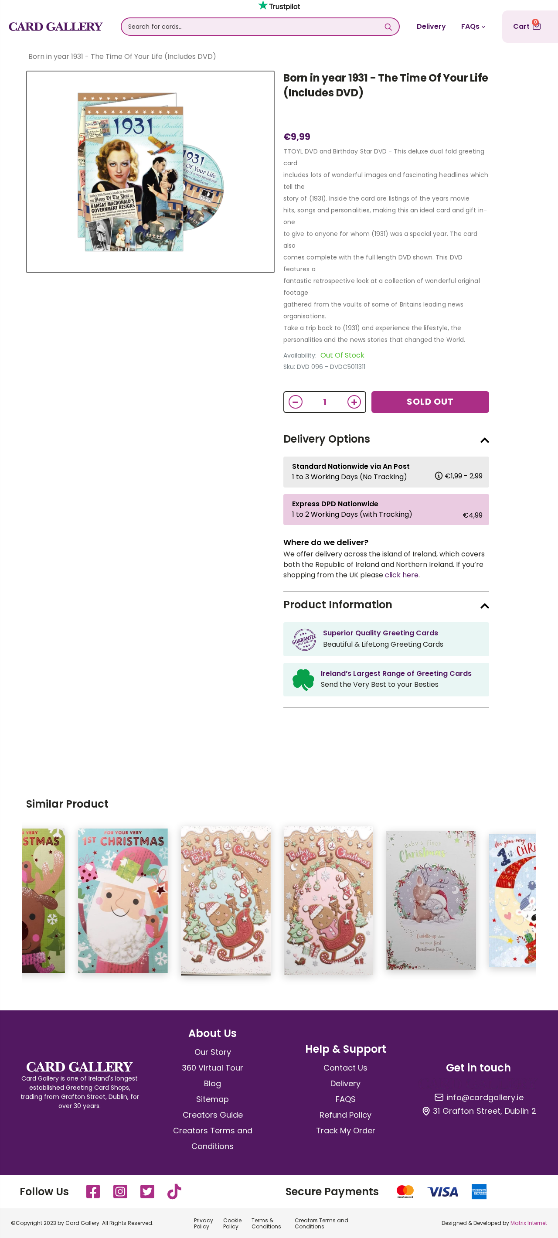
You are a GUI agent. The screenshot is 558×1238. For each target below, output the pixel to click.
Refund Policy (345, 1114)
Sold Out (430, 402)
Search (388, 26)
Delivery (431, 26)
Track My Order (345, 1130)
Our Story (212, 1052)
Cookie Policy (232, 1223)
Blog (212, 1083)
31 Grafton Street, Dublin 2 (484, 1111)
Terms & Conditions (266, 1223)
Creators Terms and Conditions (321, 1223)
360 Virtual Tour (212, 1067)
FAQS (346, 1099)
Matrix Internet (528, 1223)
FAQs (470, 26)
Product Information (337, 604)
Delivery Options (326, 439)
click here (401, 575)
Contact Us (345, 1067)
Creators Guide (213, 1114)
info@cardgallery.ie (485, 1097)
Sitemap (212, 1099)
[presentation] (8, 905)
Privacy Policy (203, 1223)
